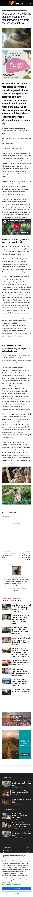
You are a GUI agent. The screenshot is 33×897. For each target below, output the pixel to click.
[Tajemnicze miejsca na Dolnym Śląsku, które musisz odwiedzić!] (6, 793)
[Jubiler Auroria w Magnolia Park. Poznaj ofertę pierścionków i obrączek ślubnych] (6, 640)
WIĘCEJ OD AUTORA (12, 601)
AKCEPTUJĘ (16, 888)
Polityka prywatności (15, 884)
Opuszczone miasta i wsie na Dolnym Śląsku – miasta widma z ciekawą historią (21, 801)
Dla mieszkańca (18, 10)
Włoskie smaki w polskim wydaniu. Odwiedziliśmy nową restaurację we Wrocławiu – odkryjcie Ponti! (20, 619)
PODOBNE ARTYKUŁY (12, 598)
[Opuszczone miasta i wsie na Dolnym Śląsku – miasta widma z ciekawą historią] (6, 801)
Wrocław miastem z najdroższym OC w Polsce (8, 556)
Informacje (25, 10)
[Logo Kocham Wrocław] (16, 3)
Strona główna (5, 7)
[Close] (31, 854)
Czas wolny (4, 665)
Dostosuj (16, 893)
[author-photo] (16, 574)
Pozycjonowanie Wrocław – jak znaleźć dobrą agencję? (25, 556)
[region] (16, 875)
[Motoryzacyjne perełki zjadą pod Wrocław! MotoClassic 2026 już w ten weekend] (6, 630)
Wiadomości (14, 7)
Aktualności (21, 7)
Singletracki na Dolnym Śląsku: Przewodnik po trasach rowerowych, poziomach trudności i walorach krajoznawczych (20, 652)
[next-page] (6, 698)
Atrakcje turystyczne (4, 652)
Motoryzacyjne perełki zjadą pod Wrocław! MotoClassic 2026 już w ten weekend (21, 783)
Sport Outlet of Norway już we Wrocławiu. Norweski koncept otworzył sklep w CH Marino (19, 815)
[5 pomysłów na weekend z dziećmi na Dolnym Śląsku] (6, 692)
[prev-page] (3, 698)
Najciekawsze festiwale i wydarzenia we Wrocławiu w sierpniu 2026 (20, 663)
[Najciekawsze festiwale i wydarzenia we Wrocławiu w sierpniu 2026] (6, 663)
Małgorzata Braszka (11, 26)
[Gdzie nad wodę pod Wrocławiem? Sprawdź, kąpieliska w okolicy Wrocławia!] (6, 681)
